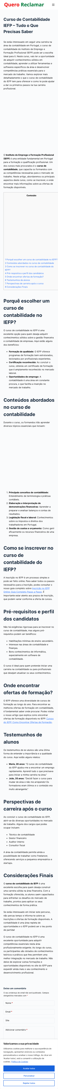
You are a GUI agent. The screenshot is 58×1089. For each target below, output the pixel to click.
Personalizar (29, 1076)
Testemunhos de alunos (17, 280)
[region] (29, 1064)
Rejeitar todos (29, 1083)
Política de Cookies (19, 1061)
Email (9, 1011)
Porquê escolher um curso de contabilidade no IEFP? (31, 259)
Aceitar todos (29, 1068)
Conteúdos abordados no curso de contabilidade (29, 263)
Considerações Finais (16, 287)
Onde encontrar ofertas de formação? (24, 276)
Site (7, 1020)
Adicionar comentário (16, 1029)
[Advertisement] (29, 123)
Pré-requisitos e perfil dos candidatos (24, 273)
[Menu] (53, 5)
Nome (9, 1003)
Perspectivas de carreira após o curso (24, 283)
